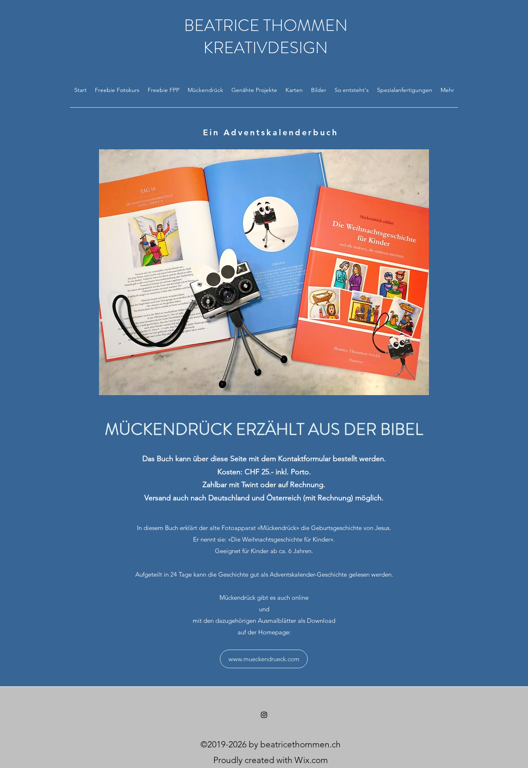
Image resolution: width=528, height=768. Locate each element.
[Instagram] (264, 715)
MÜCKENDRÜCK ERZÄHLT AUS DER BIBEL (264, 429)
